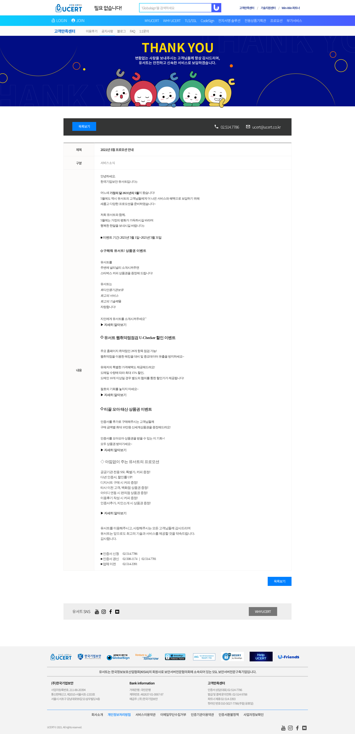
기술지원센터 (268, 8)
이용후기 (91, 31)
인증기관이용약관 (202, 714)
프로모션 (276, 20)
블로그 (121, 31)
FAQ (132, 31)
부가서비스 (294, 20)
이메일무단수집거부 (173, 714)
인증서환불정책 (229, 714)
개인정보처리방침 (119, 714)
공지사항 (107, 31)
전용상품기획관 (255, 20)
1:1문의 (144, 31)
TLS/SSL (191, 20)
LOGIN (61, 20)
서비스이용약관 (145, 714)
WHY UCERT (172, 20)
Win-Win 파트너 (291, 8)
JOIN (80, 20)
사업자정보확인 (253, 714)
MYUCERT (152, 20)
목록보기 (84, 126)
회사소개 (97, 714)
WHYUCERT (263, 611)
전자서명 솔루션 (229, 20)
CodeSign (207, 20)
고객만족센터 (246, 8)
